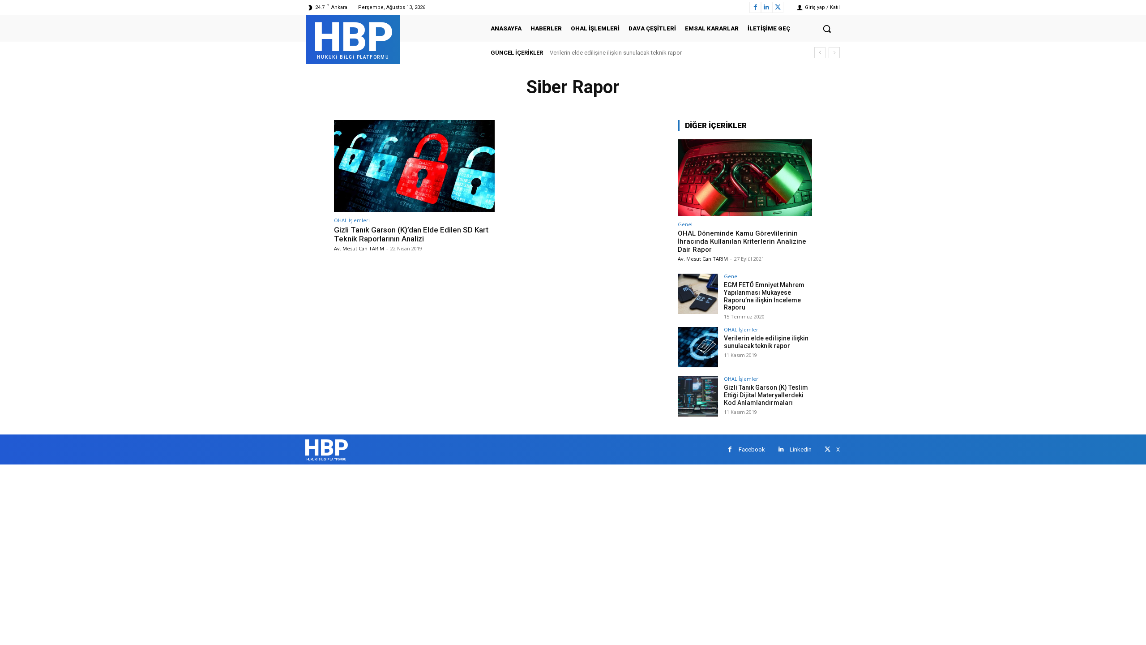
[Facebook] (755, 7)
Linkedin (801, 449)
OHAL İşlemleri (352, 220)
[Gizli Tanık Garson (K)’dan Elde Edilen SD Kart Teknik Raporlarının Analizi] (414, 166)
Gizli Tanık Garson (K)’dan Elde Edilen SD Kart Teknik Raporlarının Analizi (411, 234)
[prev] (819, 52)
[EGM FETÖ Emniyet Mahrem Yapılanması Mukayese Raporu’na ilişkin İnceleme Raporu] (698, 294)
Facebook (752, 449)
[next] (834, 52)
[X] (777, 7)
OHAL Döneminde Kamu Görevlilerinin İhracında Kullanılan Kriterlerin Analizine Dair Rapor (742, 241)
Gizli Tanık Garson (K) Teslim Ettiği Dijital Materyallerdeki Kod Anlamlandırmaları (766, 395)
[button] (827, 29)
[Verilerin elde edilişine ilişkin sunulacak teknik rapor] (698, 347)
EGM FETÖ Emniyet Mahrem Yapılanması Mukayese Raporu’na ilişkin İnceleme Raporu (764, 296)
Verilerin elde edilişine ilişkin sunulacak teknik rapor (616, 52)
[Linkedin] (766, 7)
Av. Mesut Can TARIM (359, 248)
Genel (685, 224)
